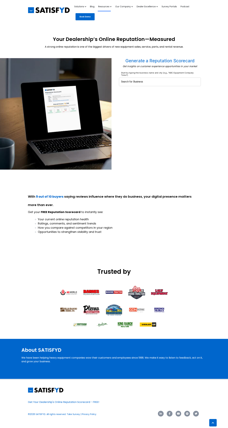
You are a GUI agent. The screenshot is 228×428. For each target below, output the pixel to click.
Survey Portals (169, 6)
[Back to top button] (213, 422)
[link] (46, 390)
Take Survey (73, 414)
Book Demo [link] (85, 16)
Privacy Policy (89, 414)
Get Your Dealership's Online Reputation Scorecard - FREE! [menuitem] (63, 402)
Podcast (185, 6)
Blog (92, 6)
